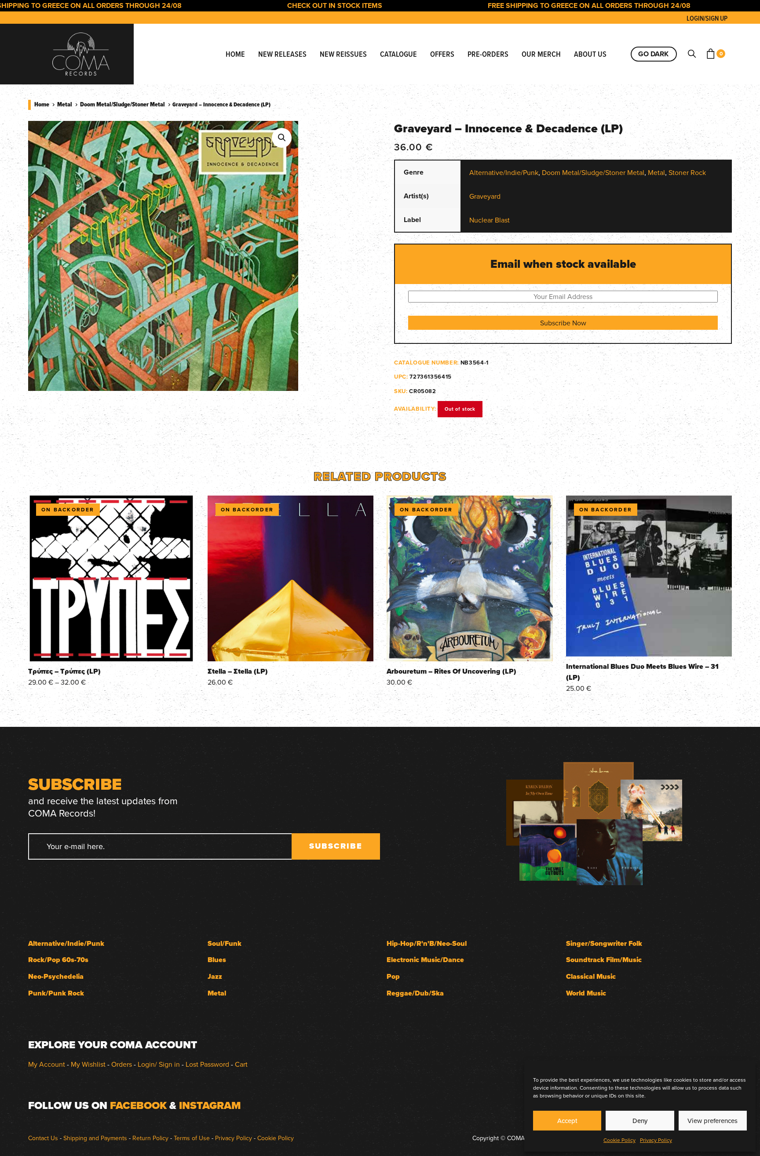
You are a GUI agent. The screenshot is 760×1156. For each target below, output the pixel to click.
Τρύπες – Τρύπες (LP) (64, 671)
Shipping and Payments (95, 1138)
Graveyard (485, 196)
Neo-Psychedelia (56, 976)
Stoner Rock (687, 172)
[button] (282, 138)
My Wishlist (88, 1064)
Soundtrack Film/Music (604, 960)
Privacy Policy (656, 1140)
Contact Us (43, 1138)
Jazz (215, 976)
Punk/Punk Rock (56, 993)
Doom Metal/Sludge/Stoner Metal (122, 104)
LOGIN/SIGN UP (707, 18)
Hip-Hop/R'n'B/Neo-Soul (427, 943)
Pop (393, 976)
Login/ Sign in (159, 1064)
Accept (567, 1120)
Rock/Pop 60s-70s (58, 960)
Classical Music (591, 976)
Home (41, 104)
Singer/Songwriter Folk (604, 943)
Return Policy (150, 1138)
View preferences (712, 1120)
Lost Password (207, 1064)
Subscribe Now (563, 323)
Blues (217, 960)
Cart (241, 1064)
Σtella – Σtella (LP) (238, 671)
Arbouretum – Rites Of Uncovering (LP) (451, 671)
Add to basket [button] (290, 649)
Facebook (138, 1105)
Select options (111, 649)
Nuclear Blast (489, 220)
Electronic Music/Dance (425, 960)
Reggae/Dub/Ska (415, 993)
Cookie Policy (619, 1140)
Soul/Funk (224, 943)
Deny (639, 1120)
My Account (46, 1064)
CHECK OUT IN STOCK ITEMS (305, 5)
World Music (586, 993)
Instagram (210, 1105)
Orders (121, 1064)
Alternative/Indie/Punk (503, 172)
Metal (64, 104)
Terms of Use (192, 1138)
